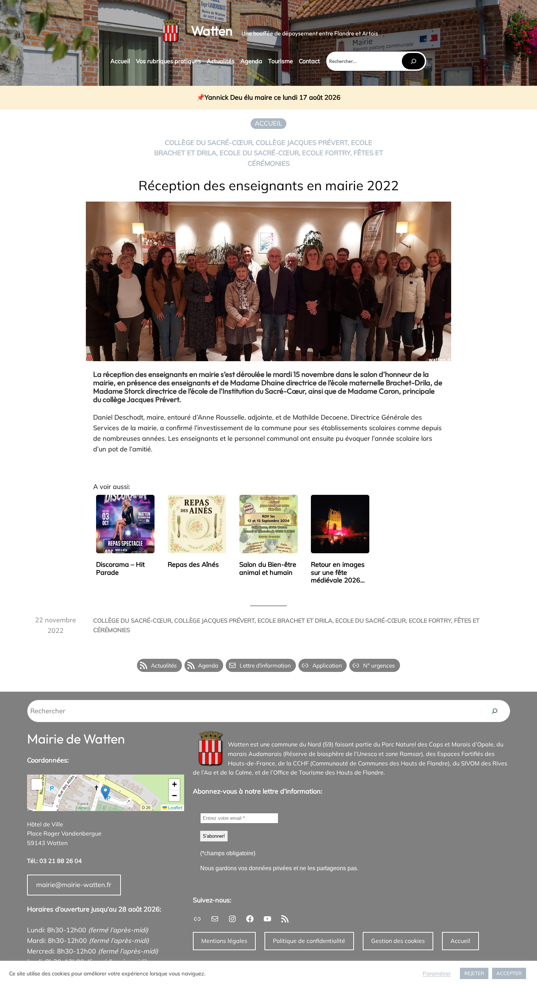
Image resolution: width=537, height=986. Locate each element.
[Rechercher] (413, 61)
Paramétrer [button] (437, 973)
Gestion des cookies (398, 940)
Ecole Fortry (326, 153)
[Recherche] (495, 711)
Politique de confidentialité (309, 940)
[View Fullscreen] (36, 784)
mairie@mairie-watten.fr (73, 884)
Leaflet (174, 807)
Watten (212, 30)
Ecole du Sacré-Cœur (259, 153)
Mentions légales (224, 940)
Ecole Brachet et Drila (295, 620)
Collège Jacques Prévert (302, 142)
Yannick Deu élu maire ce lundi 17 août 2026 (272, 98)
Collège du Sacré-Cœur (208, 142)
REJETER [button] (474, 973)
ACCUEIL (268, 123)
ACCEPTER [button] (509, 973)
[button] (105, 792)
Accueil (460, 940)
